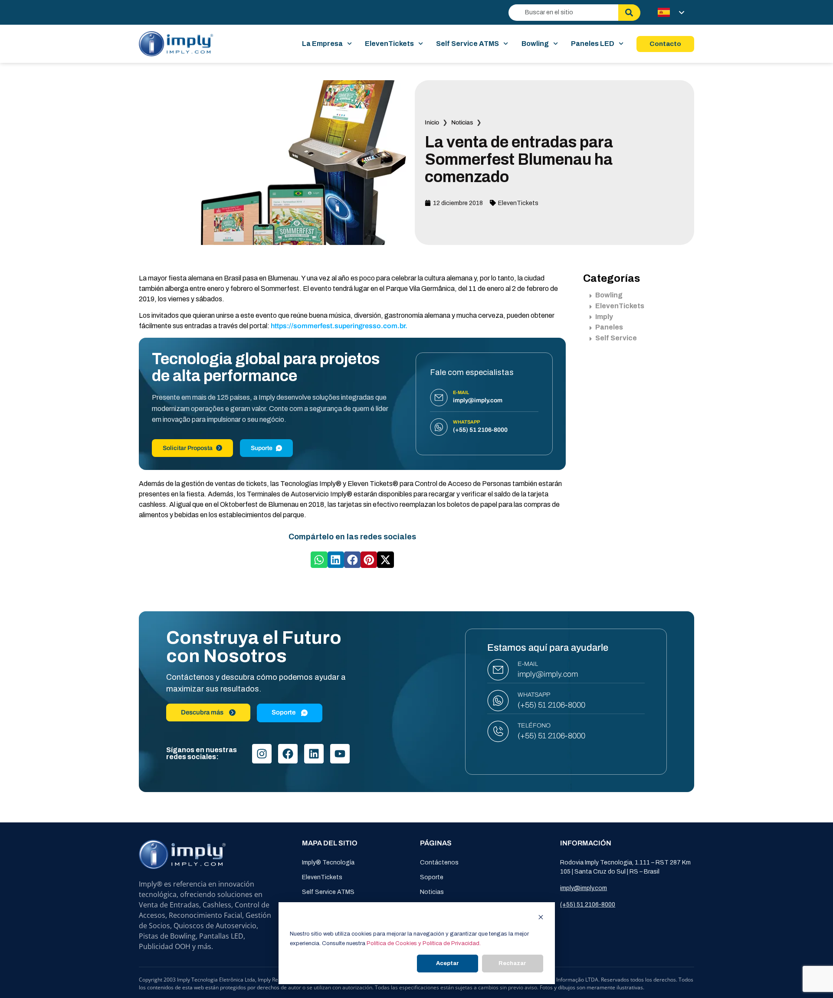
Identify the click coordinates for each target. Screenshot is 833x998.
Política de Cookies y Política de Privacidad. (424, 943)
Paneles (609, 327)
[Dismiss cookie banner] (541, 918)
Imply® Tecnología (328, 862)
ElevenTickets (389, 43)
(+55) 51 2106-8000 (551, 705)
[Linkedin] (314, 753)
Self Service (616, 338)
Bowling (535, 43)
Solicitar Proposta (188, 448)
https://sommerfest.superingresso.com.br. (339, 325)
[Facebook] (288, 753)
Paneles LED (592, 43)
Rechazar (512, 963)
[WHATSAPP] (498, 700)
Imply (604, 316)
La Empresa (322, 43)
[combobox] (563, 12)
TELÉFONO (534, 725)
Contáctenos (439, 862)
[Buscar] (629, 12)
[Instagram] (262, 753)
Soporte (431, 877)
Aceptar (447, 963)
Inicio (432, 122)
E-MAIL (528, 664)
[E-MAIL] (498, 670)
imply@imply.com (548, 674)
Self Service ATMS (467, 43)
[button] (319, 559)
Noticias (462, 122)
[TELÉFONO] (498, 731)
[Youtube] (340, 753)
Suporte (261, 448)
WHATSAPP (534, 694)
